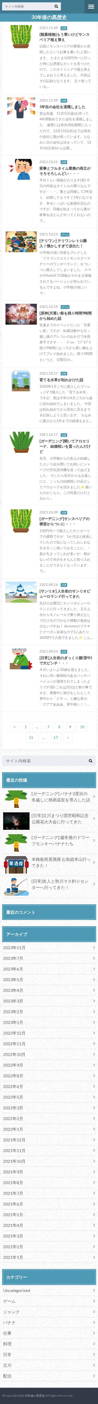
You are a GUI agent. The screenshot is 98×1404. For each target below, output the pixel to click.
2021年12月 (14, 1139)
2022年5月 (13, 1096)
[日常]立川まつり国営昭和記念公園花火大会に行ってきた (60, 818)
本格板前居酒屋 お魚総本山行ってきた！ (61, 862)
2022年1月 (13, 1129)
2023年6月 (13, 968)
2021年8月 (13, 1182)
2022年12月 (14, 1032)
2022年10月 (14, 1054)
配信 (7, 1375)
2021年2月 (13, 1246)
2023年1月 (13, 1022)
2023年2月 (13, 1011)
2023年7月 (13, 958)
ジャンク (11, 1311)
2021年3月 (13, 1235)
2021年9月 (13, 1171)
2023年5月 (13, 979)
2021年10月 (14, 1161)
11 (31, 737)
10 (82, 727)
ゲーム (9, 1300)
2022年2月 (13, 1118)
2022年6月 (13, 1086)
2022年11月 (14, 1043)
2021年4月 (13, 1225)
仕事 (7, 1333)
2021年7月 (13, 1193)
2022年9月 (13, 1064)
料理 (7, 1343)
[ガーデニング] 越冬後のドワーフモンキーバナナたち (60, 840)
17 (56, 737)
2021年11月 (14, 1150)
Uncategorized (16, 1290)
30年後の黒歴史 (49, 17)
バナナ (9, 1322)
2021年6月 (13, 1203)
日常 (7, 1354)
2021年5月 (13, 1214)
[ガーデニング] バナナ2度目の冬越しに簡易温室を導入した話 (61, 796)
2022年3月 (13, 1107)
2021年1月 (13, 1257)
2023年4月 (13, 990)
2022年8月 (13, 1075)
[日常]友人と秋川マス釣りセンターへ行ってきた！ (60, 884)
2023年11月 (14, 947)
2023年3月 (13, 1000)
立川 (7, 1365)
